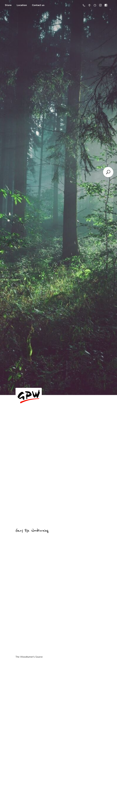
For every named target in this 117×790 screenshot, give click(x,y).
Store (8, 5)
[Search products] (108, 172)
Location (22, 5)
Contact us (38, 5)
